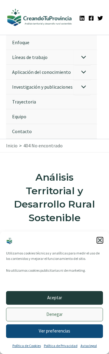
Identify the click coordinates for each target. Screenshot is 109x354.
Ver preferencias (54, 331)
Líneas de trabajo (30, 57)
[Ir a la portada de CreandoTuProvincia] (39, 17)
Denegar (54, 314)
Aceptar (54, 297)
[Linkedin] (82, 18)
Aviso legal (89, 345)
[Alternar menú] (82, 57)
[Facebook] (91, 18)
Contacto (22, 131)
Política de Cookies (26, 345)
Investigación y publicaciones (42, 87)
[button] (100, 240)
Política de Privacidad (61, 345)
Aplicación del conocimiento (41, 72)
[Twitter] (100, 18)
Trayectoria (24, 102)
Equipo (19, 116)
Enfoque (20, 42)
